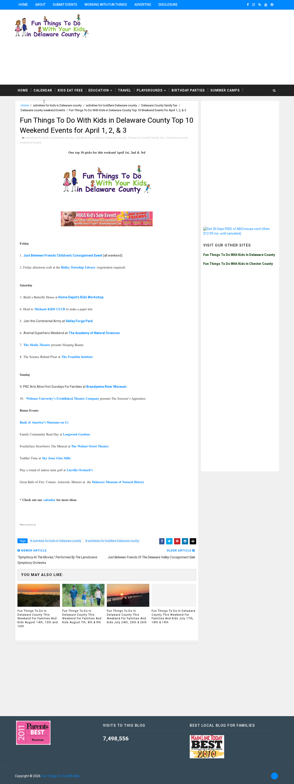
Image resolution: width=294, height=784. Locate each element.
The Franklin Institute (77, 356)
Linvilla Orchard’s (80, 470)
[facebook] (248, 4)
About (40, 4)
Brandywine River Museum (106, 386)
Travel (124, 90)
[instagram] (253, 4)
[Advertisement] (240, 131)
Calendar (43, 90)
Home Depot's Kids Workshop (80, 297)
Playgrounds (150, 90)
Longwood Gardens (76, 434)
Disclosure (168, 4)
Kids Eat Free (70, 90)
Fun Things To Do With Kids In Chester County (238, 264)
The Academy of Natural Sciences (94, 333)
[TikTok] (274, 776)
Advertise (142, 4)
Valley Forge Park (79, 321)
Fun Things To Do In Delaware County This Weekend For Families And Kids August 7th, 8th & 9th (82, 616)
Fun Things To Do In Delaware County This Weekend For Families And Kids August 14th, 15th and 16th (37, 618)
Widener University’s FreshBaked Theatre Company (62, 398)
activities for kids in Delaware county (49, 137)
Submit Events (65, 4)
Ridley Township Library (78, 267)
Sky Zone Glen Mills (56, 458)
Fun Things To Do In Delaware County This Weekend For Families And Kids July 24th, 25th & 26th (127, 616)
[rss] (259, 4)
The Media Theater (37, 344)
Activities (28, 102)
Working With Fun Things (106, 4)
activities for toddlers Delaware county (101, 137)
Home (23, 4)
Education (98, 90)
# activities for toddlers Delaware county (112, 541)
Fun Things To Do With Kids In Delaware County (239, 255)
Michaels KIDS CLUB (50, 309)
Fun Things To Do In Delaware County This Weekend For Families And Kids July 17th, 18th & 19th (173, 616)
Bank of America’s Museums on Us (44, 422)
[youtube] (265, 4)
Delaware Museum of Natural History (118, 481)
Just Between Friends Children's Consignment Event (63, 255)
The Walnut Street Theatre (90, 446)
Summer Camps (225, 90)
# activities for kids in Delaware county (55, 541)
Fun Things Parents (66, 102)
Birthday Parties (188, 90)
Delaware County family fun (146, 137)
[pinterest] (271, 4)
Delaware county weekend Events (43, 110)
